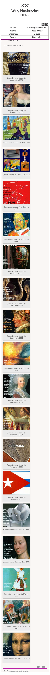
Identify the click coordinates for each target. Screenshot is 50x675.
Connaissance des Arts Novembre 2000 (16, 498)
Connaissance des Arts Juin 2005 (16, 562)
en (47, 24)
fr (43, 24)
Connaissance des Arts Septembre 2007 (16, 337)
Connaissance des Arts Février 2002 (16, 595)
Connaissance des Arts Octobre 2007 (16, 208)
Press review (37, 30)
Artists (13, 30)
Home (13, 27)
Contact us (13, 40)
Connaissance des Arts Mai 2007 (16, 529)
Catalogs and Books (36, 27)
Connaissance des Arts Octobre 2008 (16, 240)
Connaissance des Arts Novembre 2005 (16, 401)
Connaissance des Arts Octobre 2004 (16, 369)
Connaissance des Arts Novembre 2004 (16, 434)
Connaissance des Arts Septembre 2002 (16, 272)
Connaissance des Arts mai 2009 (16, 142)
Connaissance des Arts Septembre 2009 (16, 111)
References (13, 34)
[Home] (25, 6)
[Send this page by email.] (43, 667)
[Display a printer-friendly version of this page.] (38, 667)
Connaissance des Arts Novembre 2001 (16, 466)
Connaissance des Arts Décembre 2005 (16, 627)
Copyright (36, 37)
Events (13, 37)
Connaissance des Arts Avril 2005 (16, 659)
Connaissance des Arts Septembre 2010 (16, 79)
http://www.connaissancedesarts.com (16, 671)
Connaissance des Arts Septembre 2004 (16, 305)
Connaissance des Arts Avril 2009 (16, 175)
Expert (37, 34)
